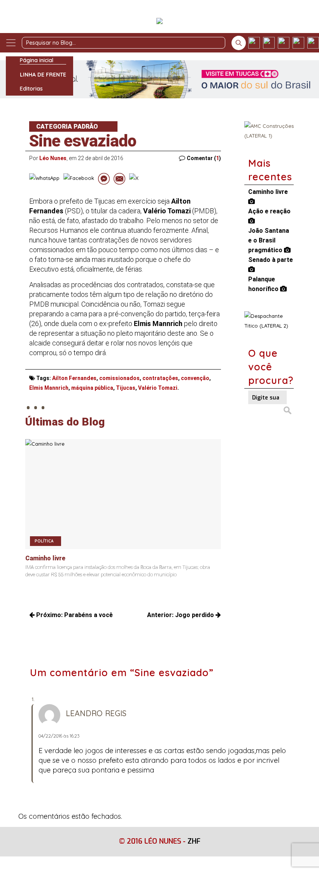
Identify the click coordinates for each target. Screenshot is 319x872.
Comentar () (204, 158)
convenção (195, 378)
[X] (283, 43)
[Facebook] (254, 43)
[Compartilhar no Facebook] (78, 179)
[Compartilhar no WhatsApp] (44, 179)
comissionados (119, 378)
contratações (160, 378)
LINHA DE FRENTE (43, 74)
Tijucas (125, 388)
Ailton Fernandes (74, 378)
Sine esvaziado (82, 140)
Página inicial (36, 60)
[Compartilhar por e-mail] (119, 179)
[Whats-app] (313, 43)
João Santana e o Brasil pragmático (268, 240)
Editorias (31, 88)
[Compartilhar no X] (133, 179)
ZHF (194, 841)
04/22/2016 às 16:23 (59, 736)
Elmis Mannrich (48, 388)
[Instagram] (269, 43)
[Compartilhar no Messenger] (104, 179)
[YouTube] (298, 43)
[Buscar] (238, 43)
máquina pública (92, 388)
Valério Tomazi (157, 388)
